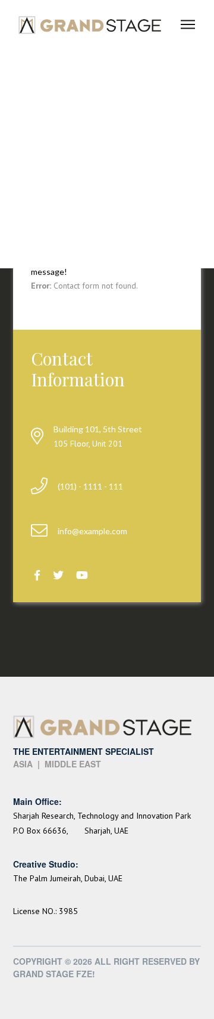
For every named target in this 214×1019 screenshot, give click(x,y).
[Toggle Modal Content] (188, 25)
